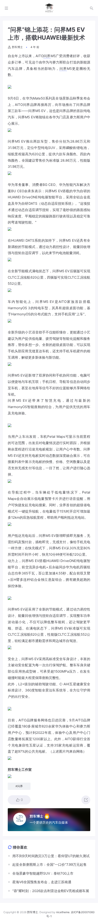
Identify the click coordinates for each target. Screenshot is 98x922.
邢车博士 (17, 47)
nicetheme (63, 912)
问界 (47, 56)
